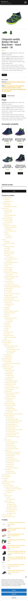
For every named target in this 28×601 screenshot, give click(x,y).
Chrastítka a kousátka (9, 246)
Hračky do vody (10, 283)
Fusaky (7, 213)
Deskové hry (10, 236)
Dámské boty (9, 440)
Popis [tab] (3, 95)
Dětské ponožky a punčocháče (12, 393)
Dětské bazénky (9, 222)
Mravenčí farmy (9, 201)
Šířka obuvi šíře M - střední (14, 87)
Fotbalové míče (11, 499)
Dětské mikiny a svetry (11, 384)
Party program (7, 323)
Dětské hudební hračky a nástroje (13, 286)
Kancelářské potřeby (7, 358)
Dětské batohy (9, 211)
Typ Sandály (19, 89)
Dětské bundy (10, 407)
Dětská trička (10, 372)
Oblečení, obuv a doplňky (8, 367)
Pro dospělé (5, 478)
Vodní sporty (8, 501)
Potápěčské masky (12, 509)
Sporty (5, 494)
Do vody (6, 266)
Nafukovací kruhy (12, 504)
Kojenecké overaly (11, 427)
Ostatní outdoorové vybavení (12, 487)
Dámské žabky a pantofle (12, 448)
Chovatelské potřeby (7, 198)
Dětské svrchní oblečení (11, 405)
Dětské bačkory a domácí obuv (14, 452)
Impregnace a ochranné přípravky (14, 488)
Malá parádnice (9, 295)
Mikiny (5, 480)
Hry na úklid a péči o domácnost (13, 293)
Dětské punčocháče (11, 396)
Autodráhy (8, 255)
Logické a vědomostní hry (11, 227)
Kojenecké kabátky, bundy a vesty (14, 420)
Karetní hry (9, 238)
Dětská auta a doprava (9, 252)
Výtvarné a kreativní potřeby (12, 346)
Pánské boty (8, 469)
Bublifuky (8, 309)
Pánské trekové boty (11, 473)
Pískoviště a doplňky (10, 278)
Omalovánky (9, 319)
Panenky (8, 314)
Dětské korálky (9, 302)
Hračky (4, 245)
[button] (26, 577)
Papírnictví (6, 316)
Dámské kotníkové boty (12, 441)
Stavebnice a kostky (8, 335)
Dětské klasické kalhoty (12, 380)
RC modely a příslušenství (11, 258)
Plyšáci (7, 328)
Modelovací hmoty (10, 304)
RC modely (9, 260)
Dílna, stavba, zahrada (8, 218)
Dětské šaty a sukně (10, 398)
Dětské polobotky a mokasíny (13, 461)
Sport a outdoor (6, 483)
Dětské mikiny (10, 386)
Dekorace (8, 325)
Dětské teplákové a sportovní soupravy (14, 414)
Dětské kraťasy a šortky (11, 382)
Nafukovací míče (9, 267)
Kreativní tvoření (10, 347)
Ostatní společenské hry (11, 231)
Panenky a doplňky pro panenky (11, 311)
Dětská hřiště (10, 274)
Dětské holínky (10, 457)
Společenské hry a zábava (10, 225)
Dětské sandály (16, 82)
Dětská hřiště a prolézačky (11, 272)
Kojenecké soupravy (11, 434)
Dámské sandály (10, 443)
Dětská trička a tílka (10, 370)
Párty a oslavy (6, 475)
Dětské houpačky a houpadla (12, 276)
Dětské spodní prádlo (10, 403)
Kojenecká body (10, 417)
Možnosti (14, 597)
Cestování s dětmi (8, 210)
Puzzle (7, 232)
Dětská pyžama (10, 389)
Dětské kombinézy (11, 408)
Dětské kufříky (9, 356)
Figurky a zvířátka (8, 269)
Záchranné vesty (12, 513)
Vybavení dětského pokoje (10, 215)
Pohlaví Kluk (21, 86)
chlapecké (4, 53)
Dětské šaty (9, 400)
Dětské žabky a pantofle (12, 467)
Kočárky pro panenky (10, 313)
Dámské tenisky (10, 445)
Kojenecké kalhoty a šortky (13, 422)
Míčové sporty (9, 495)
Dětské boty (10, 82)
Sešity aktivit (10, 321)
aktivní (8, 58)
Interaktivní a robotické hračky (11, 297)
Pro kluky (6, 330)
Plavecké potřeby (7, 476)
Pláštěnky (9, 492)
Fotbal (8, 497)
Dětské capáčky (10, 455)
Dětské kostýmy (9, 288)
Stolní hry (8, 234)
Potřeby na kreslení (11, 351)
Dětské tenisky (10, 466)
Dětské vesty (10, 412)
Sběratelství (7, 241)
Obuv (10, 83)
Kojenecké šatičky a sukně (13, 433)
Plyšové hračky (7, 326)
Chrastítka (8, 248)
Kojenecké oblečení (7, 360)
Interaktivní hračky (10, 299)
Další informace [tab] (11, 95)
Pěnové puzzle (9, 217)
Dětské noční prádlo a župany (12, 387)
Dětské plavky (9, 391)
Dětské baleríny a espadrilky (13, 454)
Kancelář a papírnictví (7, 342)
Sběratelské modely (10, 243)
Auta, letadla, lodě (10, 253)
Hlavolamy (9, 229)
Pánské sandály (10, 471)
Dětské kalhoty (7, 205)
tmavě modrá (13, 89)
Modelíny (9, 306)
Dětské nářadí (9, 290)
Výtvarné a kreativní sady (14, 349)
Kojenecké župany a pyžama (13, 436)
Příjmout (14, 590)
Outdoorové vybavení (9, 485)
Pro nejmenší (7, 333)
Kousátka (8, 250)
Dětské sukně (10, 401)
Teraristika (6, 199)
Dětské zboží (6, 208)
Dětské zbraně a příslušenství (10, 262)
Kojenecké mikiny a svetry (12, 426)
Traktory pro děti (9, 332)
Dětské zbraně (9, 264)
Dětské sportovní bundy (12, 410)
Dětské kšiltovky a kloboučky (10, 206)
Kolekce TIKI (14, 86)
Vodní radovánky (9, 281)
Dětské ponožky (10, 394)
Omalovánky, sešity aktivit (11, 318)
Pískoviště (9, 279)
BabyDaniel (4, 1)
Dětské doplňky (9, 373)
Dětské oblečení (6, 203)
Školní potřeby (7, 354)
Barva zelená (8, 86)
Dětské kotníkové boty (12, 459)
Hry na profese (9, 292)
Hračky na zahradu (8, 271)
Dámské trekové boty (11, 447)
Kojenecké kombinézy (12, 424)
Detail (4, 75)
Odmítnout (14, 594)
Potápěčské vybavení (11, 508)
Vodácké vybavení (11, 511)
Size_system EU (5, 89)
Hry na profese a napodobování (11, 285)
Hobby (4, 239)
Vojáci (5, 339)
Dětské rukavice (10, 377)
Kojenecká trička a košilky (12, 419)
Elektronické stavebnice (11, 337)
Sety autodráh (10, 257)
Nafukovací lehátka (12, 506)
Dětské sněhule (10, 464)
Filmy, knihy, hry (6, 224)
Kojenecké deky (7, 361)
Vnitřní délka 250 (7, 91)
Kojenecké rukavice (11, 431)
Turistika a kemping (10, 490)
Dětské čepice (10, 375)
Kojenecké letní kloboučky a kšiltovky (12, 363)
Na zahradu (6, 307)
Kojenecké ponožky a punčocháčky (14, 429)
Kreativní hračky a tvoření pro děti (11, 300)
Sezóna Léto (5, 87)
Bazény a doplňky (8, 220)
